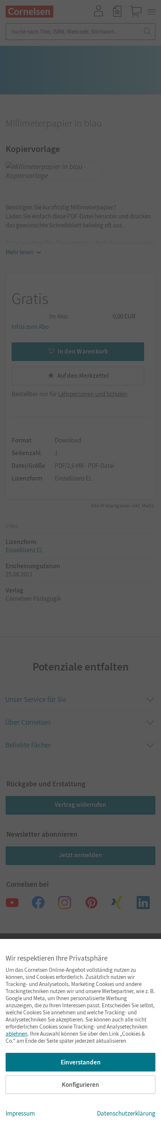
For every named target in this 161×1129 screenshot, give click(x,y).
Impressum (20, 1113)
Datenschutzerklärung (126, 1113)
